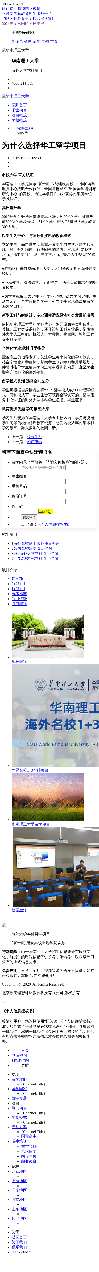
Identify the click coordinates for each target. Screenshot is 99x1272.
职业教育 (29, 1161)
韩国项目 (19, 579)
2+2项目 (18, 584)
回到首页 (19, 105)
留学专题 (19, 1098)
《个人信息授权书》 (54, 524)
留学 (36, 41)
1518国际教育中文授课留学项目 (29, 19)
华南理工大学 (25, 128)
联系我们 (19, 1247)
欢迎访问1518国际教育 (21, 8)
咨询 (56, 543)
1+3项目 (18, 589)
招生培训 (19, 1141)
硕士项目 (19, 110)
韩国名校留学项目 (28, 548)
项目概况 (19, 115)
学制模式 (19, 1117)
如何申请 (34, 442)
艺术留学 (29, 1151)
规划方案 (19, 1127)
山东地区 (19, 1209)
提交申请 (29, 517)
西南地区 (19, 1200)
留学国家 (19, 1089)
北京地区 (19, 1172)
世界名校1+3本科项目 (31, 558)
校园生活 (34, 437)
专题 (45, 41)
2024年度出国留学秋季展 (23, 24)
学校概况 (19, 120)
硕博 (28, 41)
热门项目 (19, 1108)
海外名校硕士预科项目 (32, 543)
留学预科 (29, 1146)
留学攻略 (19, 1079)
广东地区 (19, 1190)
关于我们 (19, 1242)
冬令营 (17, 41)
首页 (54, 41)
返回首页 (19, 1237)
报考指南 (19, 594)
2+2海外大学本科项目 (31, 553)
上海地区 (19, 1181)
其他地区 (19, 1218)
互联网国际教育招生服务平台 (27, 14)
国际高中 (29, 1136)
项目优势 (19, 599)
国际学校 (29, 1156)
